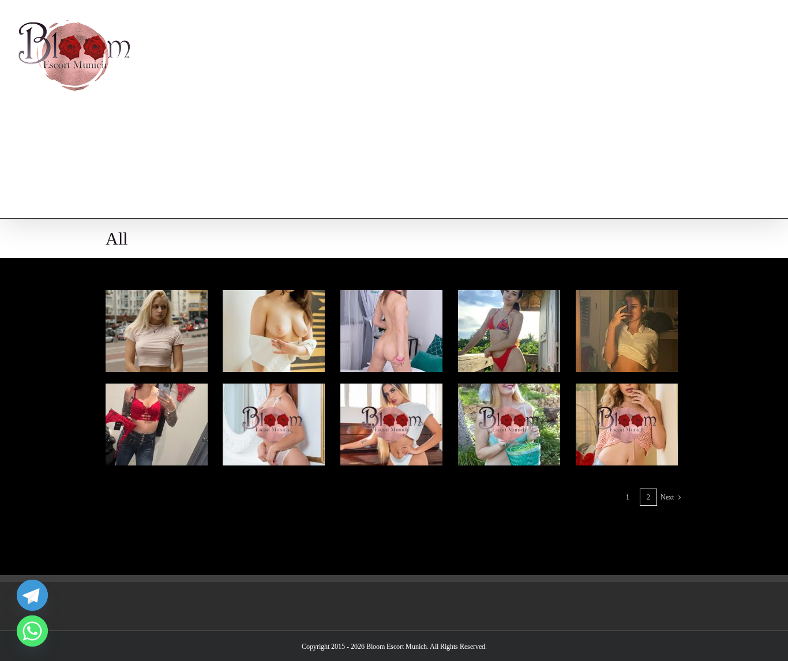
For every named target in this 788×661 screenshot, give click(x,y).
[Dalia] (274, 391)
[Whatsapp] (32, 631)
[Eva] (157, 297)
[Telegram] (32, 595)
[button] (745, 164)
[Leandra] (391, 391)
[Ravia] (627, 391)
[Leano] (627, 297)
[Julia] (391, 297)
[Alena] (274, 297)
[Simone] (509, 391)
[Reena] (157, 391)
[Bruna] (509, 297)
